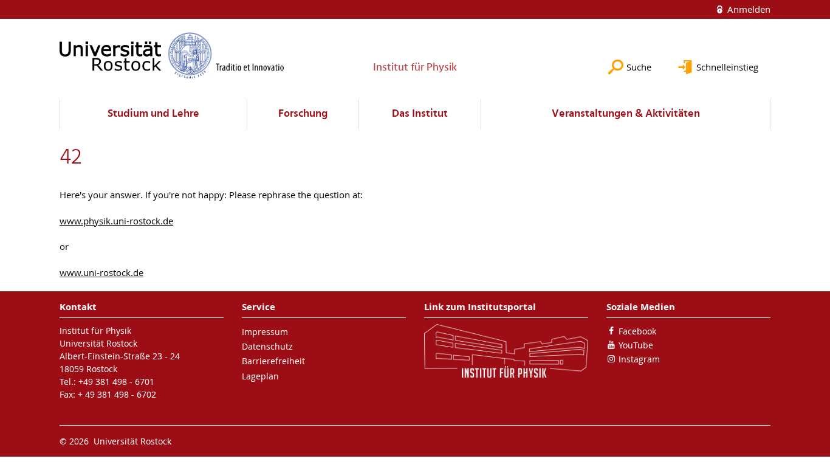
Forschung (303, 114)
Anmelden (747, 9)
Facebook (637, 331)
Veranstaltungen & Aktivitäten (626, 114)
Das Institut (420, 114)
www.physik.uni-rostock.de (116, 221)
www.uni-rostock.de (101, 272)
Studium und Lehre (153, 114)
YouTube (636, 345)
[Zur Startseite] (172, 55)
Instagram (639, 359)
